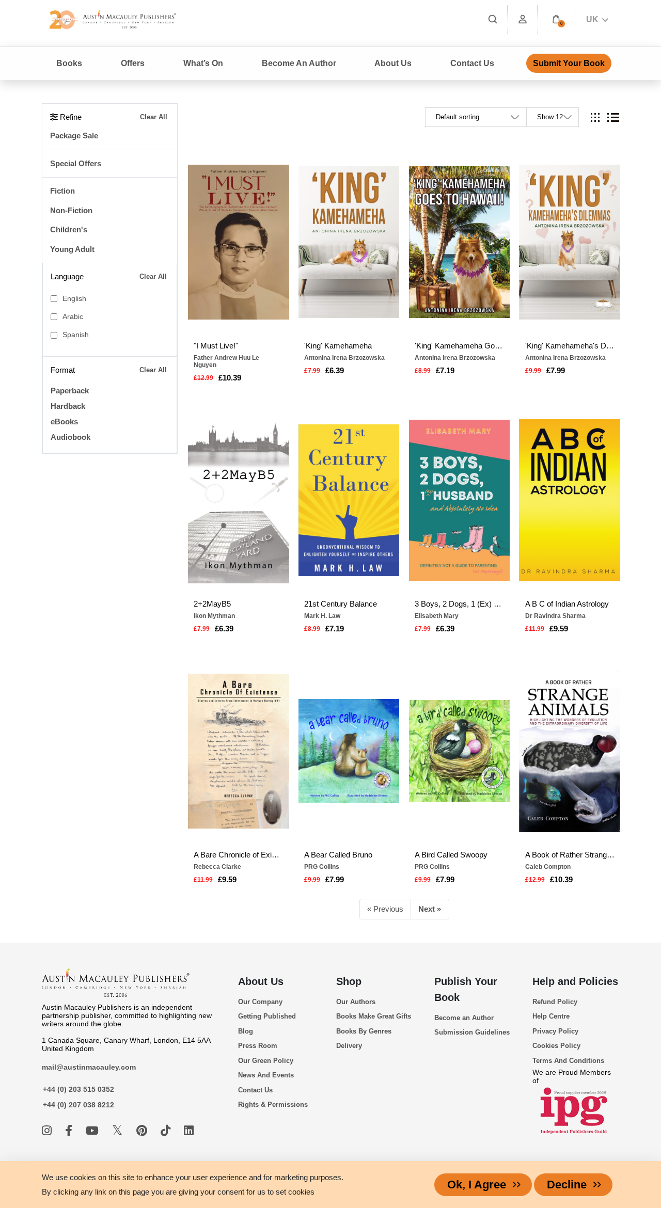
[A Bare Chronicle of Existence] (238, 751)
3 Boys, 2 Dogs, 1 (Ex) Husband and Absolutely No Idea (459, 603)
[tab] (595, 117)
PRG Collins (321, 866)
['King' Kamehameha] (349, 242)
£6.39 (334, 370)
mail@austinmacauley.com (89, 1067)
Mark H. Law (322, 615)
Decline (567, 1184)
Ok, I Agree (476, 1184)
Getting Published (267, 1016)
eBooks (64, 421)
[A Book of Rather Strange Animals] (569, 751)
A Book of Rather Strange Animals (570, 854)
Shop (348, 981)
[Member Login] (522, 19)
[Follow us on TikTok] (167, 1130)
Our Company (260, 1002)
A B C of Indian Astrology (567, 603)
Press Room (257, 1046)
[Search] (492, 19)
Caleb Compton (548, 866)
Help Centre (551, 1016)
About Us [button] (393, 63)
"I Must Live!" (216, 345)
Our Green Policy (265, 1060)
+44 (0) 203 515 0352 (78, 1089)
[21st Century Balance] (349, 500)
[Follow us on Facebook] (70, 1130)
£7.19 (445, 370)
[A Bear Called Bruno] (349, 751)
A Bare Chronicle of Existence (238, 854)
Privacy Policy (555, 1031)
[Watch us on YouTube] (94, 1130)
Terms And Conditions (568, 1060)
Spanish (75, 335)
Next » (429, 908)
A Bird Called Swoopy (451, 854)
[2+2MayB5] (238, 500)
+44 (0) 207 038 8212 (78, 1105)
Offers (133, 63)
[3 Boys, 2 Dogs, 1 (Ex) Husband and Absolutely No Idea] (459, 500)
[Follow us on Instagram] (48, 1130)
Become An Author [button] (299, 63)
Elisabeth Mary (437, 615)
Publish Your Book (465, 989)
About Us (261, 981)
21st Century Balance (340, 603)
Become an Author (464, 1018)
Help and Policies (575, 981)
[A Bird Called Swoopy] (459, 751)
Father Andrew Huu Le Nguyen (226, 361)
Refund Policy (554, 1002)
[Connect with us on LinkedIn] (189, 1130)
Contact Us (472, 63)
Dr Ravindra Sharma (555, 615)
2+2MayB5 (212, 603)
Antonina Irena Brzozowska (344, 357)
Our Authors (355, 1002)
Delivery (349, 1046)
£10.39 (229, 377)
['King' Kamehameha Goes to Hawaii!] (459, 242)
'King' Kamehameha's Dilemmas (570, 345)
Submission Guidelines (472, 1032)
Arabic (72, 317)
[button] (556, 19)
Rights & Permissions (273, 1104)
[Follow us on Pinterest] (143, 1130)
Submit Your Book (569, 63)
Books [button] (69, 63)
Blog (245, 1031)
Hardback (68, 406)
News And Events (266, 1075)
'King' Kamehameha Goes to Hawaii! (459, 345)
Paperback (70, 390)
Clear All (153, 117)
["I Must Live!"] (238, 242)
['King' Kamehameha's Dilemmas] (569, 242)
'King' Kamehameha (338, 345)
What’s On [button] (203, 63)
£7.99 (555, 370)
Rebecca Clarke (217, 866)
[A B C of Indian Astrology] (569, 500)
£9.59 (558, 628)
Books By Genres (363, 1031)
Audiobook (70, 437)
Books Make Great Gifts (373, 1016)
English (74, 299)
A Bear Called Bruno (338, 854)
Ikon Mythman (214, 615)
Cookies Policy (556, 1046)
